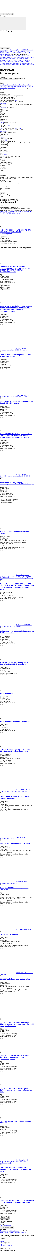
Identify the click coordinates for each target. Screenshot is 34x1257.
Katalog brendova (21, 1232)
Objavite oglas (5, 289)
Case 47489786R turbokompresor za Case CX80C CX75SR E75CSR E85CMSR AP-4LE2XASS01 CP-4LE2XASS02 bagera (16, 435)
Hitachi (25, 51)
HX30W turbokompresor (9, 934)
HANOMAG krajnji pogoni (18, 57)
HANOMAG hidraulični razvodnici (20, 60)
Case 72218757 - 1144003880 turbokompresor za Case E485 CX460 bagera (17, 483)
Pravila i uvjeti (4, 1231)
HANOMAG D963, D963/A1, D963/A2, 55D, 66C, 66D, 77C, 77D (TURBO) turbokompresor (15, 231)
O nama (2, 1225)
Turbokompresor (6, 693)
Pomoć (7, 1225)
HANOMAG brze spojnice (11, 64)
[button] (17, 39)
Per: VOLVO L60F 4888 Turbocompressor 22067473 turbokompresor (15, 1122)
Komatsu (2, 52)
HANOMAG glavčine (6, 63)
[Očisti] (0, 82)
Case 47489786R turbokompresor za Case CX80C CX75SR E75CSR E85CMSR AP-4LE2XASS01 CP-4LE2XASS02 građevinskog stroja (16, 308)
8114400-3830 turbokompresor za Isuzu (15, 843)
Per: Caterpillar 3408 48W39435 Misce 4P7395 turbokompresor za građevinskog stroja (15, 1169)
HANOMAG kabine (23, 61)
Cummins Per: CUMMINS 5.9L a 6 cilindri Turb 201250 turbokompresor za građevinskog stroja (15, 1057)
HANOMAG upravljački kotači (8, 61)
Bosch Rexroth (9, 51)
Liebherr (8, 52)
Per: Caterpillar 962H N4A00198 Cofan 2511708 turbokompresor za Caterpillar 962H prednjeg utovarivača (17, 1024)
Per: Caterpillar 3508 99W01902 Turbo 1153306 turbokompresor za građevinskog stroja (16, 1090)
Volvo (21, 52)
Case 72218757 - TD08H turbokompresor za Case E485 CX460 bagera (16, 402)
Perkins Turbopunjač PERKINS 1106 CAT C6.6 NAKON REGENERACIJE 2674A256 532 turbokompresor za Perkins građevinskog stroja (17, 586)
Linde (12, 52)
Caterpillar (20, 51)
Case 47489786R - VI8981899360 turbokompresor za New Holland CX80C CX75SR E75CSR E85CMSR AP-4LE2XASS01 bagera (15, 269)
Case (15, 51)
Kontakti (11, 1225)
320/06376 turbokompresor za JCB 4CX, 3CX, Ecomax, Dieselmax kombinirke (15, 750)
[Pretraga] (13, 23)
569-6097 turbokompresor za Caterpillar (15, 979)
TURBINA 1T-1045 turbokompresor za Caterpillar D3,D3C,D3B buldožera (14, 663)
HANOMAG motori (5, 55)
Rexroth (16, 52)
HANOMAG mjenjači (17, 55)
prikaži (3, 193)
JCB (29, 51)
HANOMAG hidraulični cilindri (13, 58)
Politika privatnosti (14, 1231)
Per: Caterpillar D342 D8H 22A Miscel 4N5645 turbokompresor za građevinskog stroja (17, 1201)
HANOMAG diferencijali (27, 64)
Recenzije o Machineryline (8, 1232)
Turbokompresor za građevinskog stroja (15, 721)
